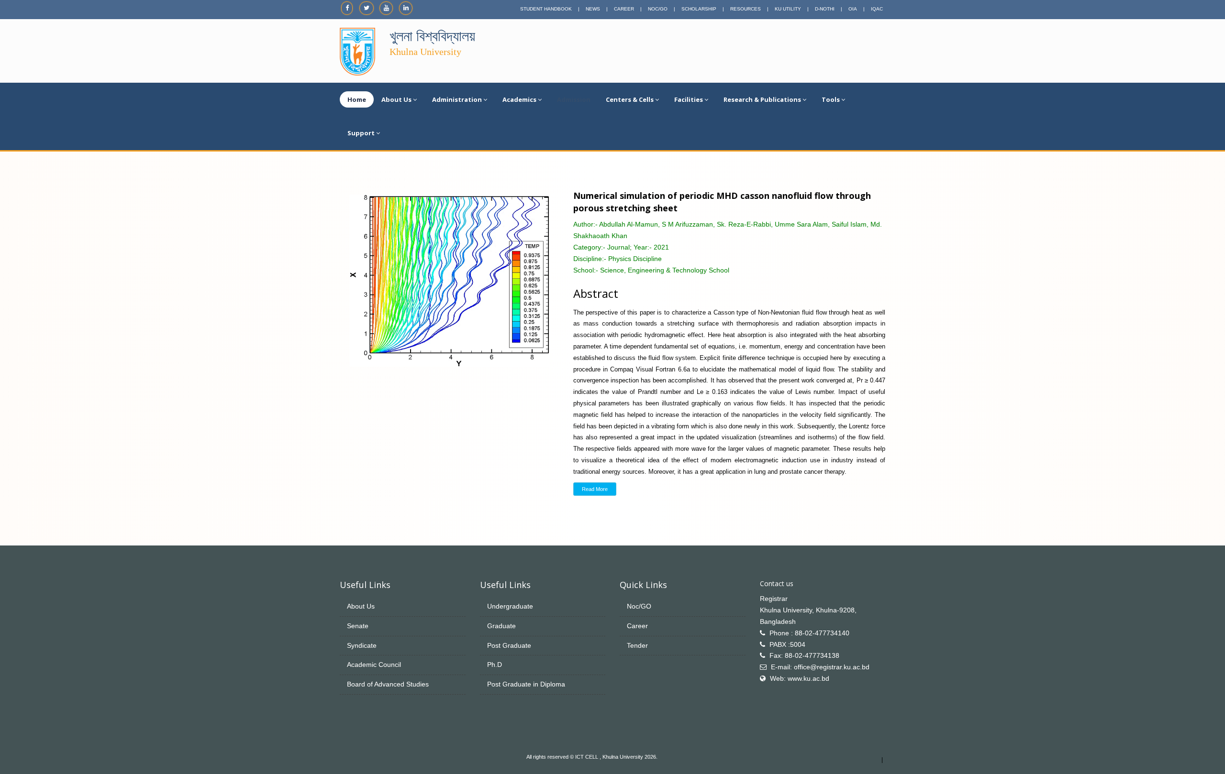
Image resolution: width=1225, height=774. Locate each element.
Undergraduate (510, 606)
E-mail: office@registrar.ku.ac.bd (820, 667)
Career (637, 626)
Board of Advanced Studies (388, 684)
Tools (831, 99)
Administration (457, 99)
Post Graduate (509, 645)
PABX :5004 (787, 644)
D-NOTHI (825, 8)
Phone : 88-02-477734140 (809, 633)
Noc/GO (639, 606)
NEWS (593, 8)
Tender (637, 645)
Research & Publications (762, 99)
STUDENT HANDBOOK (546, 8)
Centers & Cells (630, 99)
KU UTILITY (788, 8)
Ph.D (494, 664)
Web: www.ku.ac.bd (799, 678)
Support (361, 133)
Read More (595, 489)
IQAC (877, 8)
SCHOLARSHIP (698, 8)
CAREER (624, 8)
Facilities (688, 99)
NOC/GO (658, 8)
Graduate (501, 626)
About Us (396, 99)
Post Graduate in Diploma (526, 684)
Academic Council (374, 664)
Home (356, 99)
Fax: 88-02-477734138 (804, 655)
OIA (852, 8)
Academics (519, 99)
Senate (357, 626)
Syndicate (362, 645)
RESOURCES (745, 8)
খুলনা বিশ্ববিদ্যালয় (432, 36)
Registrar (774, 598)
